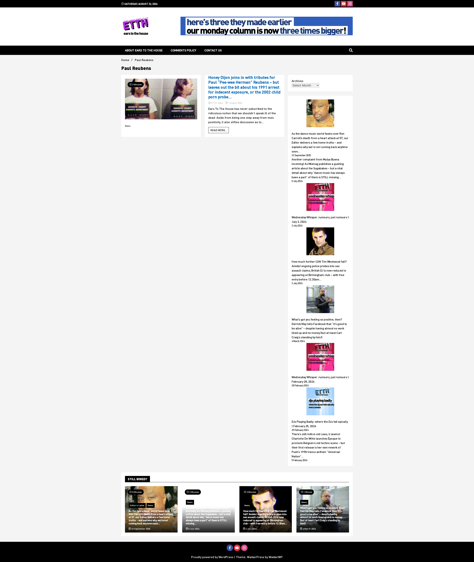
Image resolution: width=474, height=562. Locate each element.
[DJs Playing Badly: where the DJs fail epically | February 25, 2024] (320, 401)
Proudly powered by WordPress (212, 557)
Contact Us (213, 50)
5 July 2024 (193, 528)
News (128, 125)
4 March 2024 (309, 528)
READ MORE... (218, 130)
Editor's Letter (137, 505)
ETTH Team (217, 102)
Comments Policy (183, 50)
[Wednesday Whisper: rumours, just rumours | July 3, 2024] (320, 197)
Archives (297, 81)
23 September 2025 (140, 528)
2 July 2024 (250, 528)
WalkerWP (275, 557)
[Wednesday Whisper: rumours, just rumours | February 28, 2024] (320, 357)
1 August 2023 (235, 102)
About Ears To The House (144, 50)
